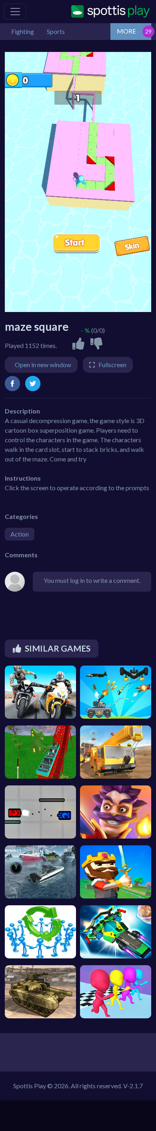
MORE (126, 31)
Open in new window (43, 364)
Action (19, 534)
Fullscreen (112, 364)
